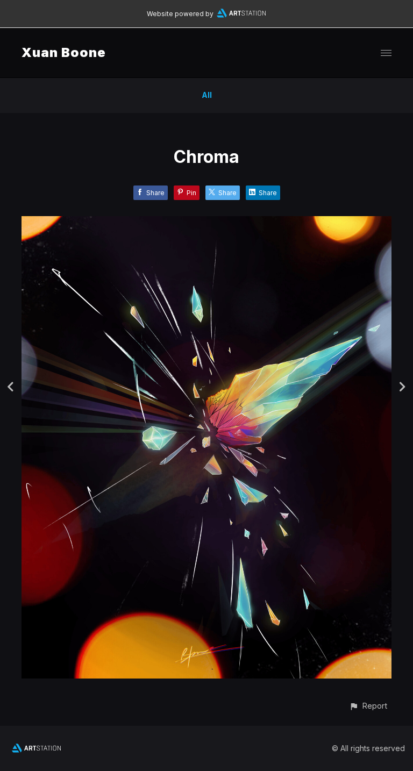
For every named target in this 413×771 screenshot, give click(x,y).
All (207, 94)
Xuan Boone (64, 52)
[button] (368, 706)
